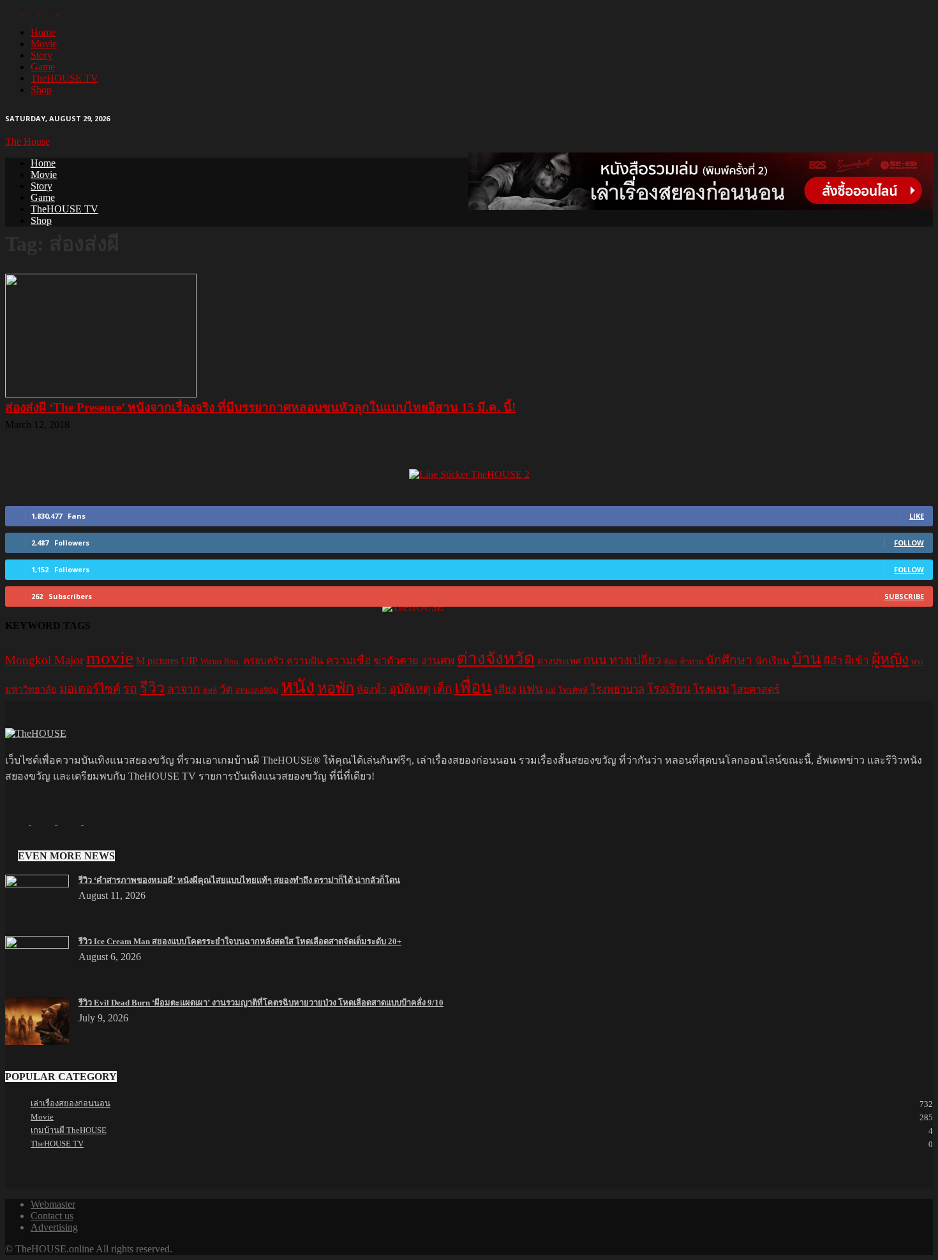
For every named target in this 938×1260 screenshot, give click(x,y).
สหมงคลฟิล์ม (256, 690)
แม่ (551, 690)
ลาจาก (183, 689)
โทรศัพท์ (573, 690)
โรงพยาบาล (617, 689)
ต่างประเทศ (559, 661)
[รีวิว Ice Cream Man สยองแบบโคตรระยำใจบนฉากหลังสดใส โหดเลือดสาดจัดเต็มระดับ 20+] (37, 945)
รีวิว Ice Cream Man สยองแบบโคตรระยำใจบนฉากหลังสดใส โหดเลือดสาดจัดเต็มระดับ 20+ (239, 941)
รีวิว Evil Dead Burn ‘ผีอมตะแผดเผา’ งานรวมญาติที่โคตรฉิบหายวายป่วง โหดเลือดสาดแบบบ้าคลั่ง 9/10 (260, 1002)
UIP (189, 660)
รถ (130, 688)
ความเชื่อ (348, 661)
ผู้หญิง (890, 659)
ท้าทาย (691, 661)
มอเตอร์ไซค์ (90, 688)
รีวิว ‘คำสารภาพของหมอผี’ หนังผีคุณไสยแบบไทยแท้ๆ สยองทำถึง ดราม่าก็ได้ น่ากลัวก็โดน (239, 880)
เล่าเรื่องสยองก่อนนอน (70, 1103)
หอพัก (335, 687)
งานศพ (437, 661)
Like (916, 516)
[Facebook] (14, 10)
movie (109, 658)
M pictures (157, 660)
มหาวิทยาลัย (31, 690)
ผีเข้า (857, 661)
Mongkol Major (44, 660)
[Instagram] (32, 10)
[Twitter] (50, 10)
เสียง (505, 689)
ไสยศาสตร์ (756, 689)
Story (41, 55)
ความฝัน (305, 660)
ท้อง (670, 661)
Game (43, 66)
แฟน (531, 688)
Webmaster (53, 1204)
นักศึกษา (729, 660)
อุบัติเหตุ (410, 688)
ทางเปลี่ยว (635, 660)
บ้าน (806, 658)
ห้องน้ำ (372, 689)
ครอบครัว (263, 660)
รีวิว (152, 687)
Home (43, 32)
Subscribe (904, 596)
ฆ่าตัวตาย (396, 661)
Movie (44, 43)
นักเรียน (772, 660)
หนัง (298, 686)
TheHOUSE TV (64, 78)
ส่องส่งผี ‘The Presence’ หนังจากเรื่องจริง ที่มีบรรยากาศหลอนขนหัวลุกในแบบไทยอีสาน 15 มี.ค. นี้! (260, 407)
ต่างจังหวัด (496, 658)
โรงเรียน (668, 689)
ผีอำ (833, 661)
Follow (909, 542)
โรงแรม (711, 689)
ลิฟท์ (210, 690)
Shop (41, 89)
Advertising (54, 1227)
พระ (917, 661)
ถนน (595, 660)
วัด (226, 689)
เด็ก (442, 688)
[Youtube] (66, 10)
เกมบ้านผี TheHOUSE (69, 1130)
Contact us (52, 1215)
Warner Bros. (220, 661)
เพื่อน (473, 687)
